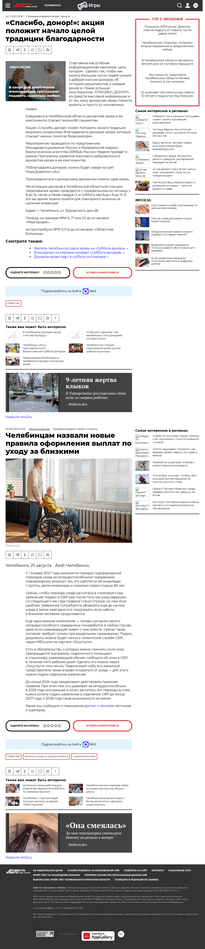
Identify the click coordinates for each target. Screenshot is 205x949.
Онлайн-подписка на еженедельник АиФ (93, 870)
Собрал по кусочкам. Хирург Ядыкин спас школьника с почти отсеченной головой (176, 439)
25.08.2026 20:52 (16, 428)
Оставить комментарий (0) (102, 272)
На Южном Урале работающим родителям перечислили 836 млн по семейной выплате (44, 788)
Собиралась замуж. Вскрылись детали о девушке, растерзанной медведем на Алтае (173, 159)
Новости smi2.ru (19, 417)
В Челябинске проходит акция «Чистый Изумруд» (42, 334)
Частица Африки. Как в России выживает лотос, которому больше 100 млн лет (175, 132)
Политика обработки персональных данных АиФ (115, 875)
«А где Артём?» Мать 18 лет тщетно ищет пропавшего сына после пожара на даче (174, 172)
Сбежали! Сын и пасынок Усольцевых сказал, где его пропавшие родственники (176, 119)
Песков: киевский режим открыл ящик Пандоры (171, 220)
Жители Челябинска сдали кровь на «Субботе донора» (80, 248)
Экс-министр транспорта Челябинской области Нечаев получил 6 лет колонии (167, 78)
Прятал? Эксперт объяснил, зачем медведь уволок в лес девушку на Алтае (174, 492)
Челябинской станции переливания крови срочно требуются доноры (103, 348)
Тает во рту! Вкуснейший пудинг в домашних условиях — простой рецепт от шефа (174, 185)
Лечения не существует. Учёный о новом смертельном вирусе (173, 464)
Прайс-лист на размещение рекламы (56, 875)
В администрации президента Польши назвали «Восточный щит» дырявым (173, 248)
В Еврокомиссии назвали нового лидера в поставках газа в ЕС (172, 233)
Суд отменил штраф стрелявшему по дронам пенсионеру (174, 207)
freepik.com (13, 545)
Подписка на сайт (135, 870)
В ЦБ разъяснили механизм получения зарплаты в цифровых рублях (172, 261)
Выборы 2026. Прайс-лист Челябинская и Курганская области (71, 879)
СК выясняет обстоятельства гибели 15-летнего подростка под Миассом (167, 94)
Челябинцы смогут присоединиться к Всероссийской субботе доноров (44, 348)
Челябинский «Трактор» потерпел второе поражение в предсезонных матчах (167, 46)
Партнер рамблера (67, 934)
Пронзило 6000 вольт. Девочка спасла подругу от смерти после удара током (167, 30)
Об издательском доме (48, 870)
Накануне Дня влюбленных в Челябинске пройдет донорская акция (43, 361)
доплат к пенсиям (99, 706)
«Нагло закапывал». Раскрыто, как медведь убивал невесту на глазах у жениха (175, 452)
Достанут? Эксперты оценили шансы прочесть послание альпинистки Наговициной (176, 505)
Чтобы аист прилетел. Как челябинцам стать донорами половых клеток (104, 335)
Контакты (158, 870)
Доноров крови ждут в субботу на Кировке (70, 257)
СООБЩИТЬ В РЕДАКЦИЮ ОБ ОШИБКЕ (136, 879)
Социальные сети (179, 870)
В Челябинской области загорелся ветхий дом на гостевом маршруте (167, 62)
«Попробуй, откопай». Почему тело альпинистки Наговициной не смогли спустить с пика (175, 478)
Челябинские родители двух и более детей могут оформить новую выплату (105, 801)
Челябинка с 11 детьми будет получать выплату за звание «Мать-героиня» (40, 801)
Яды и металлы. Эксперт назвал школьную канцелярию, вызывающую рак (172, 146)
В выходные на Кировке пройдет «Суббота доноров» (78, 252)
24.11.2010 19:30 (14, 16)
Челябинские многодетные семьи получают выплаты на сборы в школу (107, 788)
